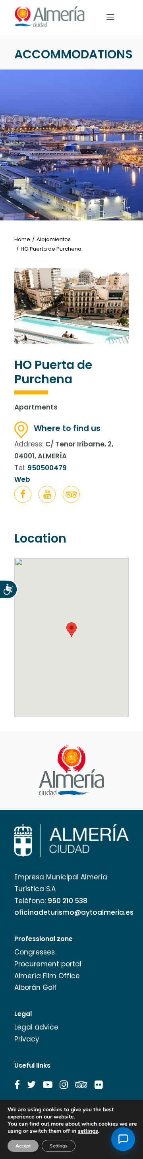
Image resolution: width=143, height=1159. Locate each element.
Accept (23, 1146)
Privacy (26, 1039)
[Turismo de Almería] (49, 17)
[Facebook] (22, 495)
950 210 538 (67, 901)
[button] (22, 494)
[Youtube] (47, 495)
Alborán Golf (35, 987)
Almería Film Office (47, 976)
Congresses (34, 952)
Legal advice (36, 1027)
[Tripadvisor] (71, 495)
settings (88, 1131)
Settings (59, 1146)
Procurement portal (47, 964)
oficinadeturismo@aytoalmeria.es (73, 912)
